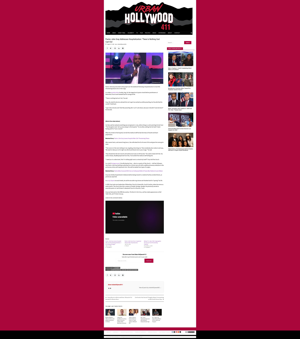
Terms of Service (140, 332)
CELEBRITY (131, 32)
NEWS (114, 32)
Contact (115, 332)
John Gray (124, 269)
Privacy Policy (152, 332)
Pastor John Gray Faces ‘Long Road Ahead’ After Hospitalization (133, 241)
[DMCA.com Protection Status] (190, 332)
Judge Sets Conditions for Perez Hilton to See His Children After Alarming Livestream (121, 320)
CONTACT (177, 32)
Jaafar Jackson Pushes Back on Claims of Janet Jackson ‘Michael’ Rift (133, 320)
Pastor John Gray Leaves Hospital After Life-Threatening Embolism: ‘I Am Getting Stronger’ (113, 242)
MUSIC (154, 32)
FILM (141, 32)
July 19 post (111, 180)
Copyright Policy (164, 332)
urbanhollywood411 (121, 44)
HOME (108, 32)
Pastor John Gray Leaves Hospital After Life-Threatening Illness (131, 138)
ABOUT (170, 32)
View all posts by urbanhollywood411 (150, 287)
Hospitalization (116, 269)
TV (137, 32)
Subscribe (148, 260)
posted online (115, 92)
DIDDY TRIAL (121, 32)
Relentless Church (132, 269)
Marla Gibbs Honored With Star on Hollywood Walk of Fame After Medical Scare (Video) (138, 171)
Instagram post (115, 163)
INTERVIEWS (162, 32)
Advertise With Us (126, 332)
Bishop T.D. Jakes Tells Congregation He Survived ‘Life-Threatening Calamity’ (152, 242)
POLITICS (147, 32)
